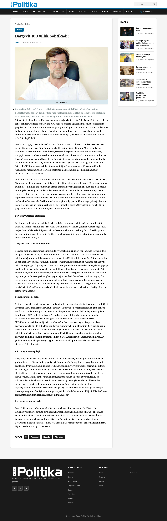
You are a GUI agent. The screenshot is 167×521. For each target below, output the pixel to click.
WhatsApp (59, 437)
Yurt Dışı (83, 11)
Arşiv (101, 486)
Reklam (102, 477)
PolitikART (131, 11)
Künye (101, 473)
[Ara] (154, 4)
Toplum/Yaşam (57, 11)
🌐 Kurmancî (146, 11)
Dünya (94, 11)
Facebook (35, 437)
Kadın (71, 11)
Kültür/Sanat (39, 11)
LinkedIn (46, 437)
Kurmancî (133, 473)
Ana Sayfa (19, 24)
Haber (15, 11)
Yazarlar (117, 11)
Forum (105, 11)
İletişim (101, 481)
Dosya (26, 11)
